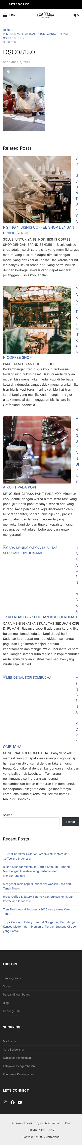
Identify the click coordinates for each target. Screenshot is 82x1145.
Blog (6, 1002)
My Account (11, 1041)
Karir (68, 1123)
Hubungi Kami (12, 1011)
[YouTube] (19, 1102)
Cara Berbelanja (13, 1049)
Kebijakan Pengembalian (19, 1066)
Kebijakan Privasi (22, 1123)
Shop (6, 986)
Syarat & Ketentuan (48, 1123)
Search (7, 815)
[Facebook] (12, 1102)
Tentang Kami (12, 978)
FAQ (52, 1129)
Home (6, 29)
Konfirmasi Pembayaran (18, 1074)
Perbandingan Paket (16, 994)
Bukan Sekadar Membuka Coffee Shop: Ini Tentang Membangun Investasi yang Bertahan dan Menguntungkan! (36, 871)
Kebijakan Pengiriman (17, 1057)
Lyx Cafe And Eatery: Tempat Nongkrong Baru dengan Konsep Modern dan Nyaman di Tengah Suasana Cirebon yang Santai (40, 926)
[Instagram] (5, 1102)
